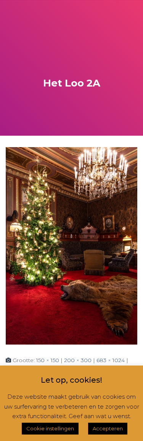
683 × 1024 (110, 360)
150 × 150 (47, 360)
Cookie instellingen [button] (50, 428)
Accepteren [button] (108, 428)
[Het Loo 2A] (71, 245)
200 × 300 (78, 360)
